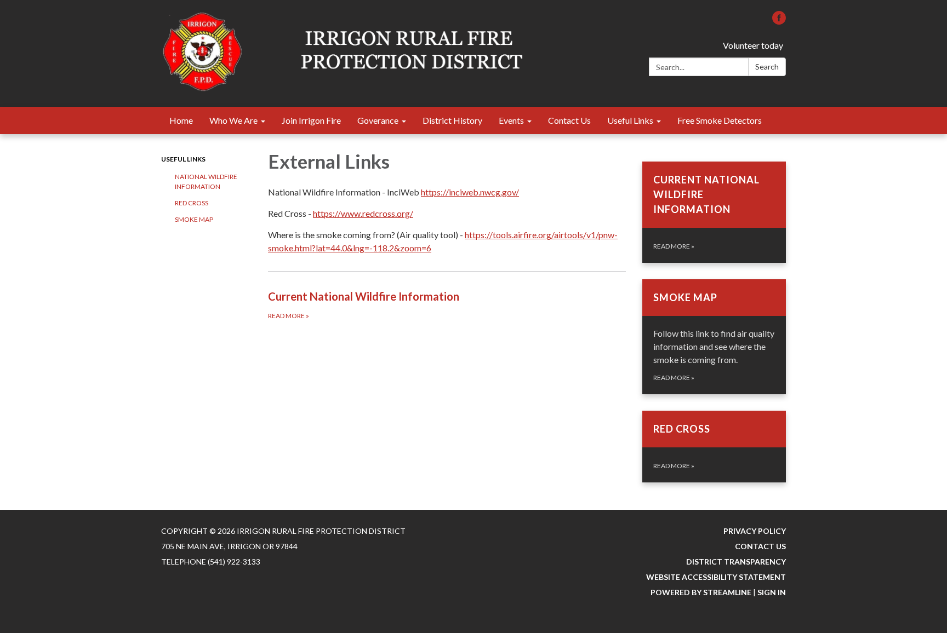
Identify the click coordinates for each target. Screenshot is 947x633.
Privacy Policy (754, 531)
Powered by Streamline (701, 592)
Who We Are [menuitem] (233, 120)
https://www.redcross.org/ (363, 213)
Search (767, 66)
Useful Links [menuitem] (630, 120)
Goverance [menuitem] (377, 120)
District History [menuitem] (452, 120)
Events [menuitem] (511, 120)
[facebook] (779, 21)
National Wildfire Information (206, 181)
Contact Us (760, 546)
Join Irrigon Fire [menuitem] (311, 120)
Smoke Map (194, 219)
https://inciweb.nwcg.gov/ (470, 192)
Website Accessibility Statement (716, 577)
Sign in (771, 592)
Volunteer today (753, 45)
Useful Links (183, 159)
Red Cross (191, 203)
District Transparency (736, 561)
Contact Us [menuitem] (569, 120)
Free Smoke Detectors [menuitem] (719, 120)
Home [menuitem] (181, 120)
